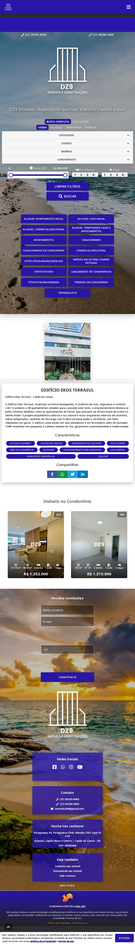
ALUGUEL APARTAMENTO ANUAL (44, 218)
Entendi (124, 938)
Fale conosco (68, 876)
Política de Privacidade (59, 922)
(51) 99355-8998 (35, 35)
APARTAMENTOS (44, 240)
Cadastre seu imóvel (67, 866)
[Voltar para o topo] (8, 926)
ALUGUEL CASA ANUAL (91, 218)
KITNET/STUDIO (43, 271)
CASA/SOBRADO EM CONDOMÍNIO (44, 250)
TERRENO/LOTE (67, 292)
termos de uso (66, 941)
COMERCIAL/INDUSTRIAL (91, 250)
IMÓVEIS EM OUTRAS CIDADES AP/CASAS (91, 261)
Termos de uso (79, 922)
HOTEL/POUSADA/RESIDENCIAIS (44, 261)
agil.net (81, 906)
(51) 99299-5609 (103, 35)
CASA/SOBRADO (91, 240)
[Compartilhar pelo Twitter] (73, 474)
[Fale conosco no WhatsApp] (63, 767)
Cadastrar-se (68, 677)
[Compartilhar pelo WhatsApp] (62, 474)
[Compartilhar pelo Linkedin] (83, 474)
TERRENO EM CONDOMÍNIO (91, 282)
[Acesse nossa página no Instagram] (71, 767)
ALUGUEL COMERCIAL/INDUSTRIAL (44, 229)
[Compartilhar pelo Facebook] (52, 474)
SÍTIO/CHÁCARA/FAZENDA (43, 282)
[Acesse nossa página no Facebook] (55, 767)
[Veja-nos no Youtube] (79, 767)
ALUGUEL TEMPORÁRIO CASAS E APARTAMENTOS (91, 229)
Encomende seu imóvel (67, 871)
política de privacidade (43, 941)
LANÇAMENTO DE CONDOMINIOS (91, 271)
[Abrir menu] (128, 7)
